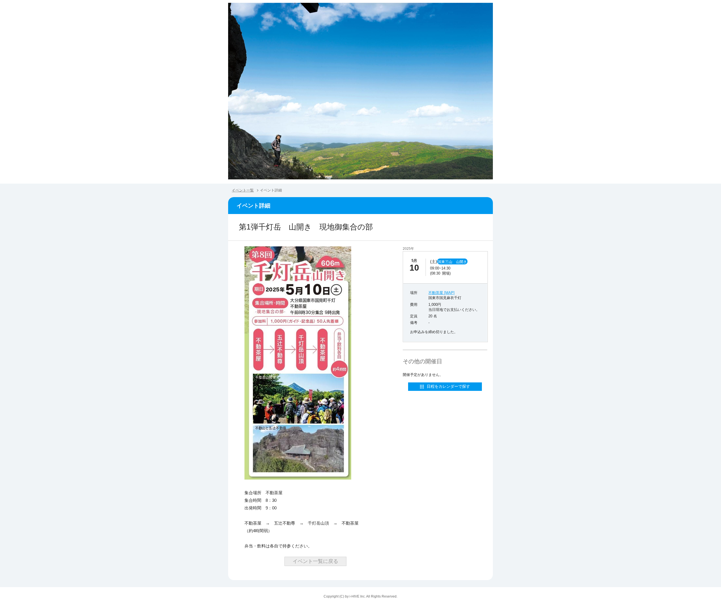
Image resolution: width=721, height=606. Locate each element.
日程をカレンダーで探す (448, 386)
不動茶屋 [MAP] (441, 293)
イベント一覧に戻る (315, 561)
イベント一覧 (243, 190)
